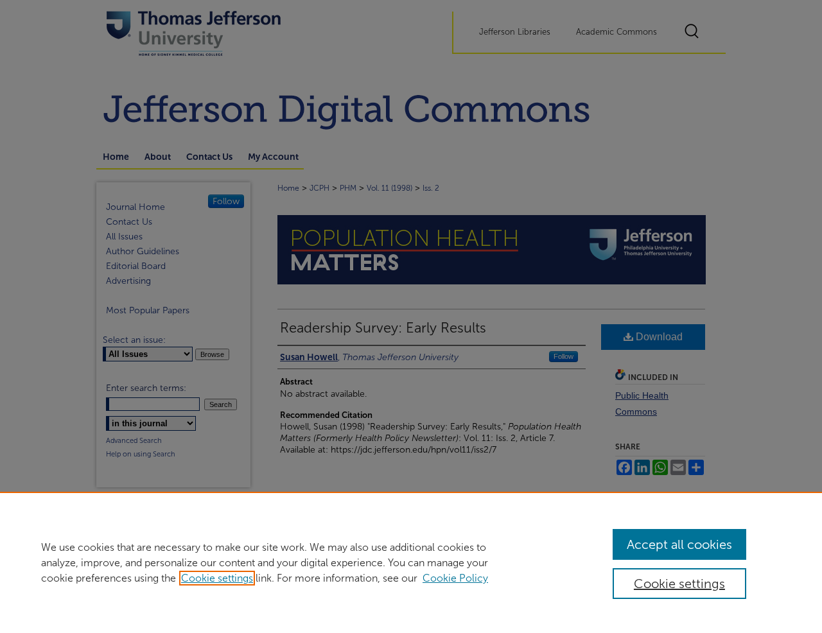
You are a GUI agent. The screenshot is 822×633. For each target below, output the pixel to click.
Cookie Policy (455, 578)
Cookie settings (217, 578)
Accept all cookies (679, 544)
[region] (411, 562)
